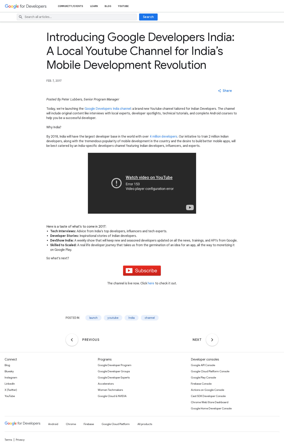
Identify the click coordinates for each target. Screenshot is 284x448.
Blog (108, 6)
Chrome (71, 424)
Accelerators (106, 383)
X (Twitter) (11, 390)
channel (150, 318)
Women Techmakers (110, 390)
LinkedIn (10, 383)
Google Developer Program (114, 365)
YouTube (123, 6)
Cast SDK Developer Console (208, 396)
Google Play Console (203, 377)
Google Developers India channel (108, 109)
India (131, 318)
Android (53, 424)
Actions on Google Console (207, 390)
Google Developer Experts (114, 377)
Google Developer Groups (114, 371)
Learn (94, 6)
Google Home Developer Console (211, 408)
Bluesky (9, 371)
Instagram (11, 377)
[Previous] (72, 340)
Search (148, 17)
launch (93, 318)
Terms (8, 439)
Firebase (89, 424)
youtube (113, 318)
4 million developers (163, 137)
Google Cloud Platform (116, 424)
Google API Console (203, 365)
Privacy (20, 439)
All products (144, 424)
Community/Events (70, 6)
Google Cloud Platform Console (210, 371)
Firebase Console (201, 383)
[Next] (212, 340)
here (151, 283)
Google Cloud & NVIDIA (112, 396)
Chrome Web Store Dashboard (209, 402)
